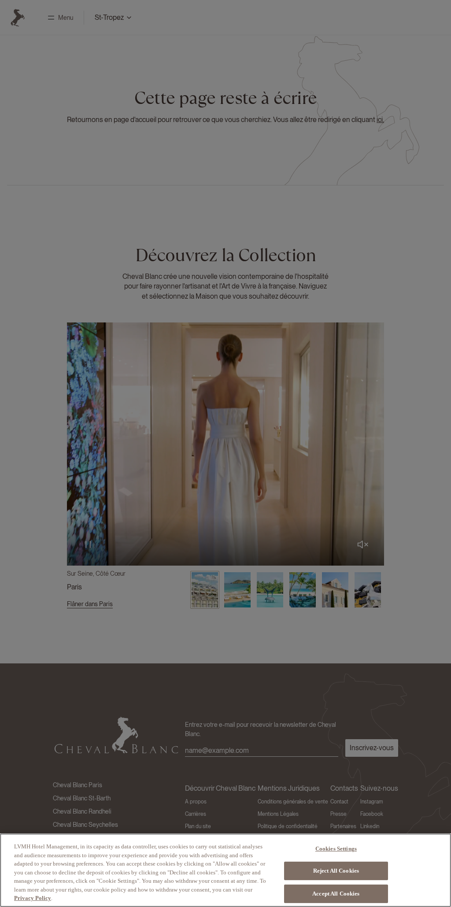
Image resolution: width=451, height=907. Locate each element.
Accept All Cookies (335, 893)
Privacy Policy (32, 898)
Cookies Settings (336, 848)
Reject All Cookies (336, 870)
